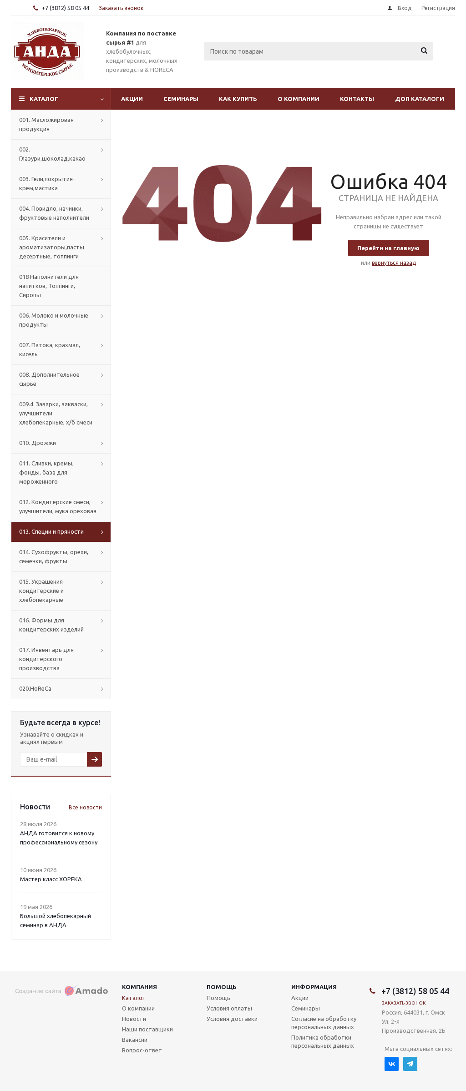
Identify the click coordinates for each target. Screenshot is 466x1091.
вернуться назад (394, 263)
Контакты (357, 99)
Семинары (180, 99)
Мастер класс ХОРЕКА (51, 879)
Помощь (222, 987)
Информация (314, 987)
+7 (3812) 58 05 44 (65, 8)
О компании (298, 99)
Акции (132, 99)
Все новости (85, 807)
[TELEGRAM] (410, 1064)
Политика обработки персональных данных (322, 1041)
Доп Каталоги (419, 99)
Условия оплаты (229, 1008)
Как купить (238, 99)
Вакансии (134, 1039)
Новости (134, 1018)
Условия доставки (232, 1018)
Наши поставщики (147, 1029)
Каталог (44, 99)
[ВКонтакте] (392, 1064)
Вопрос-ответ (142, 1050)
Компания (139, 987)
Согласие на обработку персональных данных (323, 1022)
